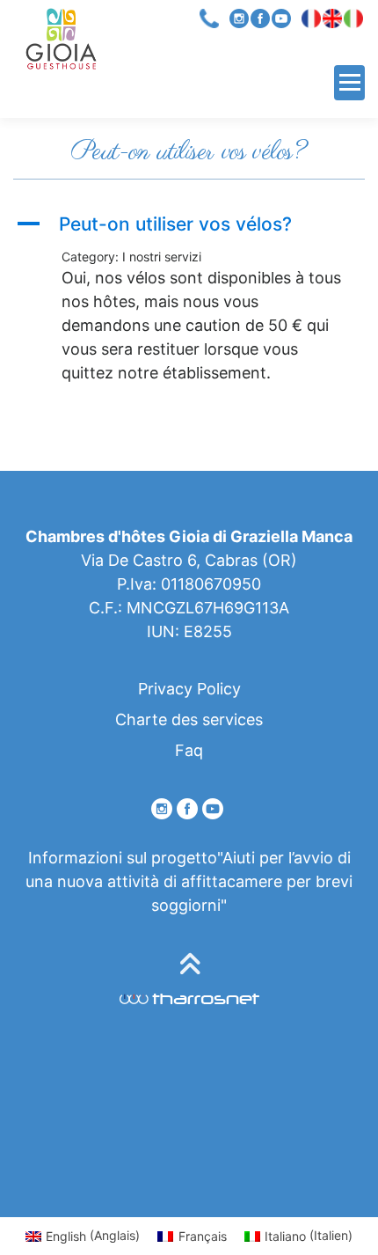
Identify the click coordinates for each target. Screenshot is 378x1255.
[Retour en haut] (189, 966)
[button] (189, 224)
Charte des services (189, 719)
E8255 (208, 631)
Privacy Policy (189, 688)
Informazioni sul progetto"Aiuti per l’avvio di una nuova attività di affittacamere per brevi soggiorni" (189, 881)
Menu (349, 82)
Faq (189, 750)
